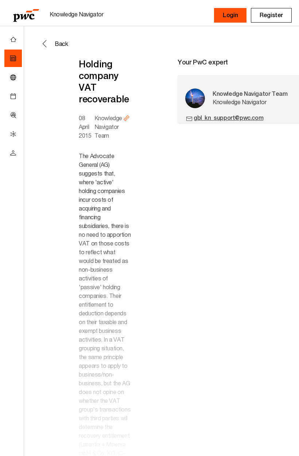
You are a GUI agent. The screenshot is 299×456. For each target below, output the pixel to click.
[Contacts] (13, 153)
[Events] (13, 96)
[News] (13, 58)
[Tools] (13, 115)
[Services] (13, 134)
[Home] (13, 39)
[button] (230, 15)
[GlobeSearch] (13, 77)
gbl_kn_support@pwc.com (228, 117)
